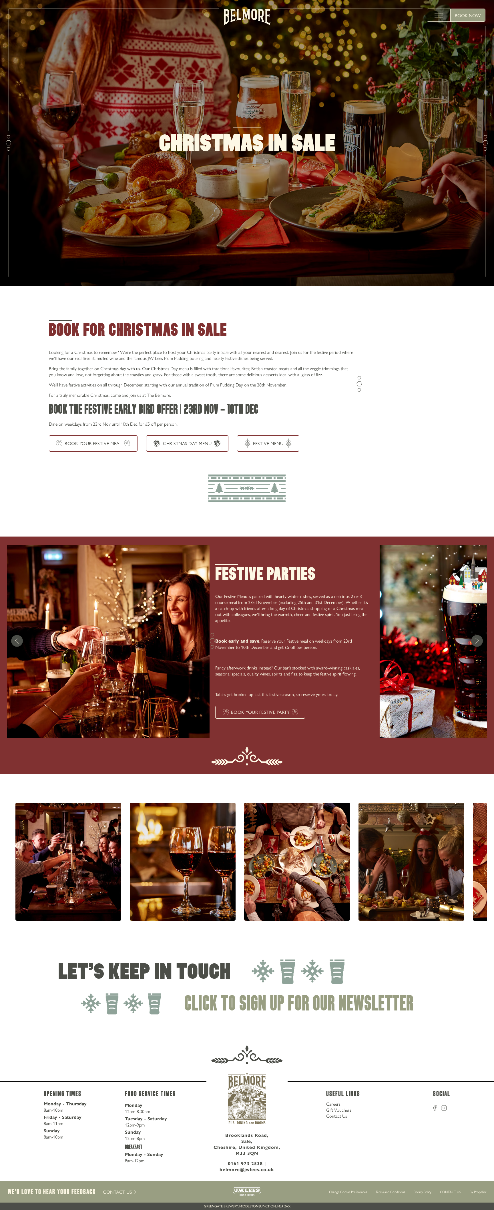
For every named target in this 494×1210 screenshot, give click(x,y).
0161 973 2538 (245, 1163)
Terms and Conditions (390, 1191)
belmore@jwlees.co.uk (247, 1169)
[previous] (17, 641)
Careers (333, 1104)
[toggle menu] (438, 15)
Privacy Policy (422, 1191)
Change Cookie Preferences (348, 1192)
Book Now (468, 15)
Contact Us (336, 1116)
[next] (477, 641)
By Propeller (478, 1191)
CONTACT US (450, 1191)
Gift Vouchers (338, 1110)
